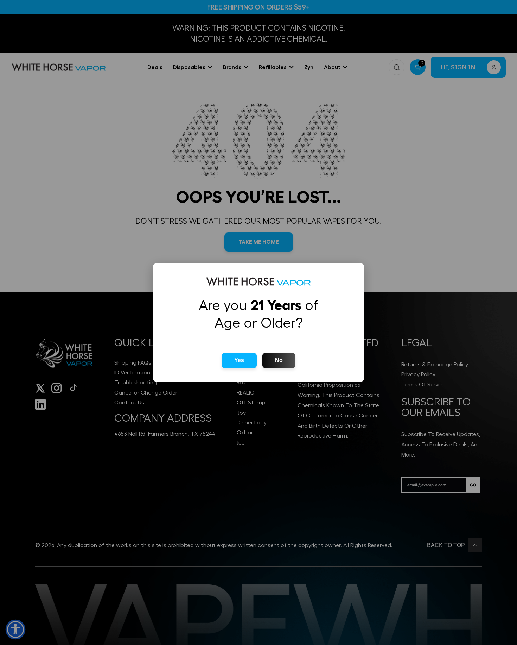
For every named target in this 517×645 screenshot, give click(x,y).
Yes (239, 360)
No (279, 360)
